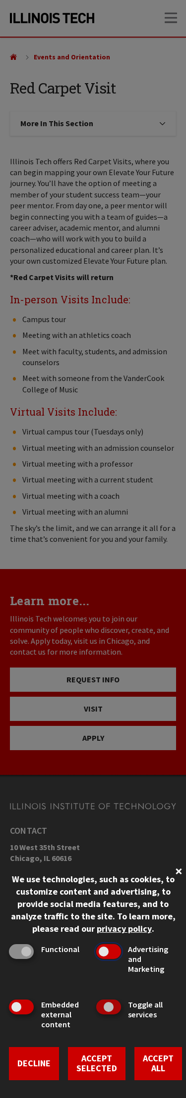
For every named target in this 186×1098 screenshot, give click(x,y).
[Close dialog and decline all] (178, 870)
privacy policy (124, 928)
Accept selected (96, 1063)
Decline (34, 1063)
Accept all (158, 1063)
